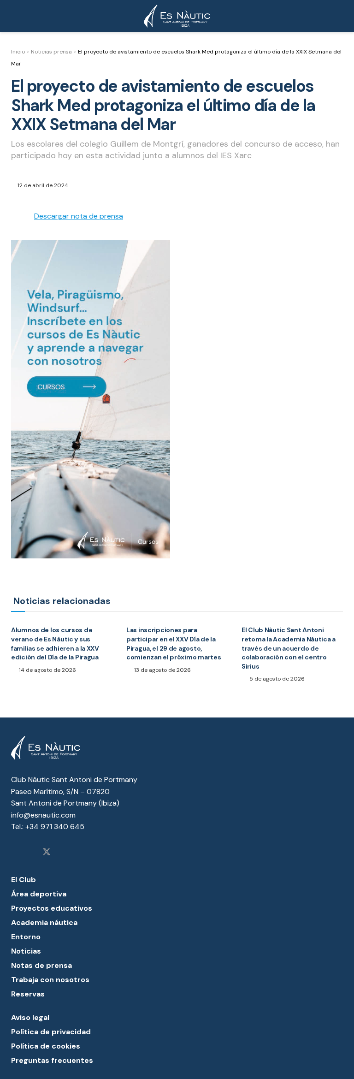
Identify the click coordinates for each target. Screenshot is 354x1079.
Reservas (28, 994)
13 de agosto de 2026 (162, 670)
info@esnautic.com (43, 815)
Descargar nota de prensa (78, 216)
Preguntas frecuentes (52, 1060)
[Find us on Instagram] (14, 853)
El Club (23, 879)
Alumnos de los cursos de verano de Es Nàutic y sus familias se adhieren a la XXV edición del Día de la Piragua (55, 643)
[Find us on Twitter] (46, 853)
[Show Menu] (15, 16)
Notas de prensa (41, 965)
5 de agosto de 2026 (276, 678)
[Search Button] (339, 16)
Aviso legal (30, 1017)
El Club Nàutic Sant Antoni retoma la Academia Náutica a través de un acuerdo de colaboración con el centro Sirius (289, 648)
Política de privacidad (51, 1032)
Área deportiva (38, 894)
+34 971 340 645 (54, 826)
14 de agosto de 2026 (47, 670)
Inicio (18, 51)
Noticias (26, 951)
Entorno (26, 937)
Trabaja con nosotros (50, 979)
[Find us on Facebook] (30, 853)
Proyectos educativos (51, 908)
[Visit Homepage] (177, 16)
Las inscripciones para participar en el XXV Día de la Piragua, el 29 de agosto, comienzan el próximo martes (173, 643)
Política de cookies (45, 1046)
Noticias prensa (51, 51)
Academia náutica (44, 922)
